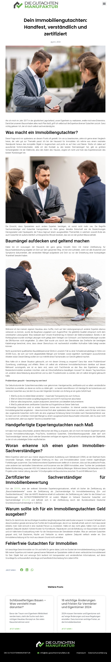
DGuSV (26, 500)
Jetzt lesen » (15, 629)
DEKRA (17, 489)
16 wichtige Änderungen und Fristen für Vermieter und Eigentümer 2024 (79, 603)
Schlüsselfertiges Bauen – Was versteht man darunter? (28, 603)
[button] (104, 3)
